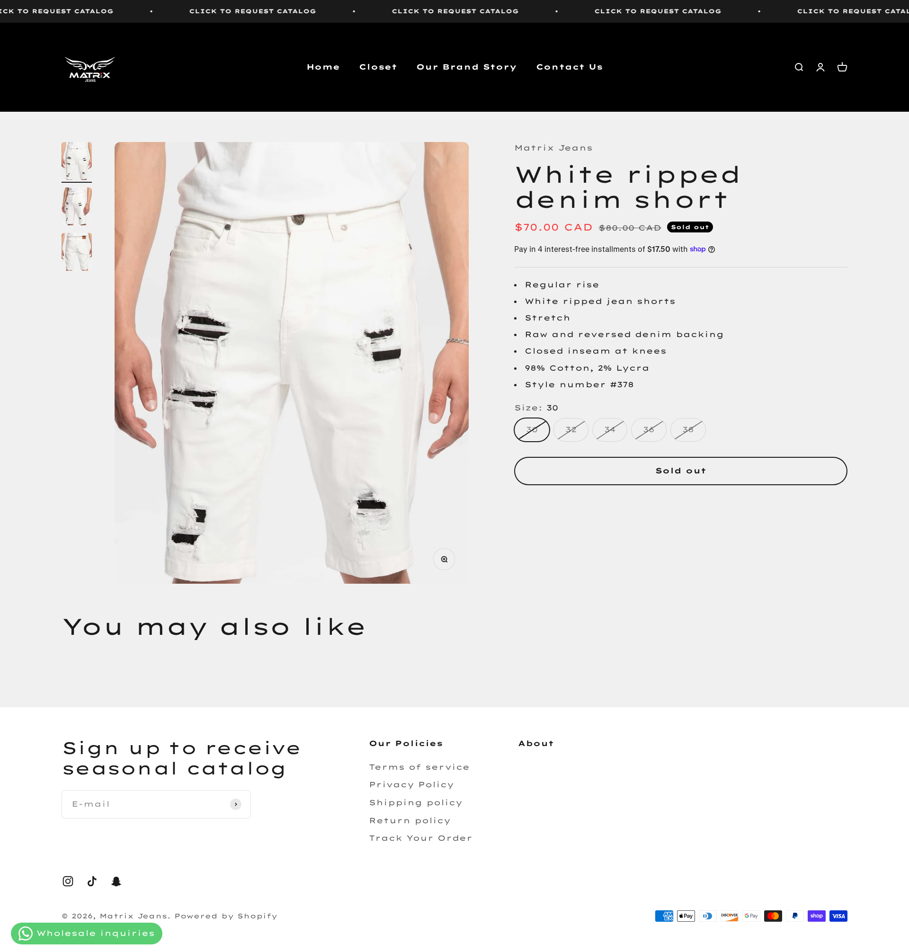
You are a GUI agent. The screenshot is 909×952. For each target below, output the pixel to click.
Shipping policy (416, 802)
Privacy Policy (411, 784)
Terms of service (419, 767)
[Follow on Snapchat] (116, 881)
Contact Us (569, 67)
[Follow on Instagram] (68, 881)
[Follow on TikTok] (92, 881)
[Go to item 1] (77, 162)
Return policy (410, 820)
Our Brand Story (466, 67)
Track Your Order (420, 838)
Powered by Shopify (225, 916)
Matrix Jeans (553, 147)
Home (323, 67)
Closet (378, 67)
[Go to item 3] (77, 253)
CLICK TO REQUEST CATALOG (208, 11)
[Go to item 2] (77, 207)
